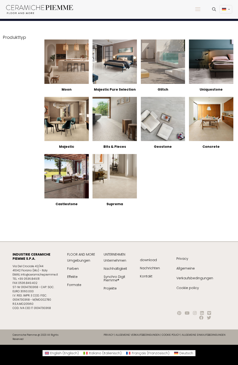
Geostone (163, 146)
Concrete (211, 146)
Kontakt (146, 276)
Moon (67, 89)
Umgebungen (78, 260)
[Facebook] (201, 318)
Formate (74, 285)
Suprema (114, 204)
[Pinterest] (179, 313)
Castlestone (67, 204)
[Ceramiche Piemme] (39, 9)
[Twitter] (209, 318)
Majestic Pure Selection (115, 89)
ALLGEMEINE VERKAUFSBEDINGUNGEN (138, 335)
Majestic (66, 146)
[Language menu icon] (225, 9)
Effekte (72, 276)
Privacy (182, 258)
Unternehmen (115, 260)
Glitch (163, 89)
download (148, 260)
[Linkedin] (202, 313)
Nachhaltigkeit (115, 268)
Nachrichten (150, 268)
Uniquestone (211, 89)
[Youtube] (187, 313)
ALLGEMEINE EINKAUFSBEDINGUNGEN (203, 335)
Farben (73, 268)
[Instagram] (195, 313)
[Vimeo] (209, 313)
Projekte (110, 288)
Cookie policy (187, 288)
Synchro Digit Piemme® (114, 278)
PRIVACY (108, 335)
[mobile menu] (198, 9)
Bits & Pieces (114, 146)
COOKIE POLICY (171, 335)
